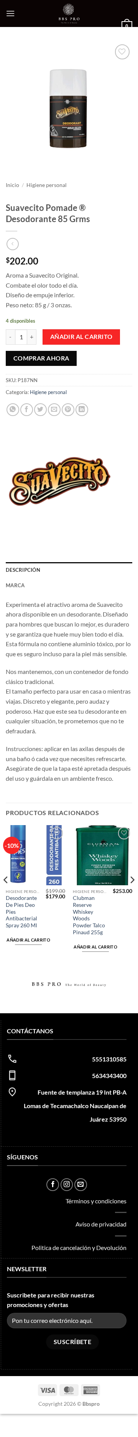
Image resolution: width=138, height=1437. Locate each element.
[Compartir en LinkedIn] (82, 409)
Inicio (12, 185)
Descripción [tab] (23, 570)
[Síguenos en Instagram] (67, 1184)
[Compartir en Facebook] (26, 409)
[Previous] (6, 895)
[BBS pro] (69, 13)
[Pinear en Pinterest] (68, 409)
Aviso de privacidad (101, 1224)
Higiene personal (46, 185)
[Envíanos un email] (80, 1184)
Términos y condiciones (96, 1201)
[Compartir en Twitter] (40, 409)
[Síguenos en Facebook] (52, 1184)
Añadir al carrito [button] (28, 939)
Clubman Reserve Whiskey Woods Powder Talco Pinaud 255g (89, 915)
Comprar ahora (41, 358)
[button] (10, 13)
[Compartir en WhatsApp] (13, 409)
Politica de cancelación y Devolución (79, 1247)
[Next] (131, 895)
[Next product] (12, 244)
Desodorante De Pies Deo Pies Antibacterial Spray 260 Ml (21, 911)
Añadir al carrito (81, 336)
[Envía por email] (54, 409)
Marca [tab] (15, 585)
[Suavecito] (59, 481)
